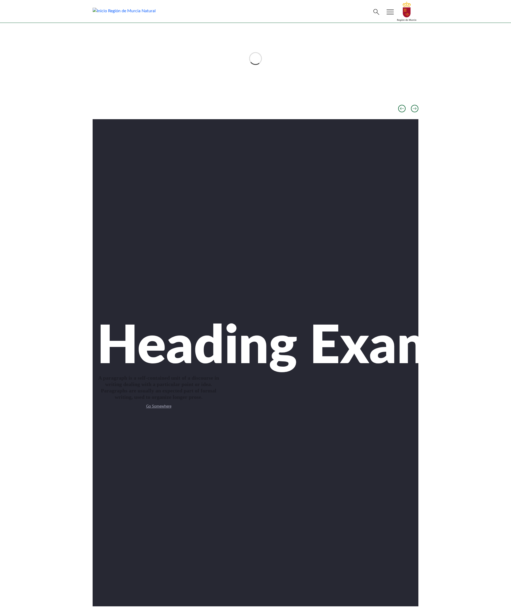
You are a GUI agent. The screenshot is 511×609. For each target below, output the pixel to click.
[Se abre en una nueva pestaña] (406, 11)
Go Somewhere (158, 406)
